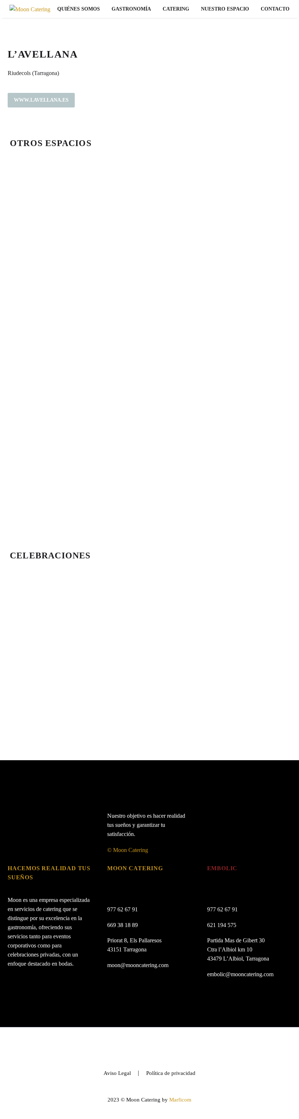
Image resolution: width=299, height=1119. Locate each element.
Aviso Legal (117, 1073)
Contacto (275, 9)
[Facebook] (140, 1047)
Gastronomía (131, 9)
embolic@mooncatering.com (240, 974)
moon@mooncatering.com (137, 965)
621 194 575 (221, 925)
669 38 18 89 (122, 925)
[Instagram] (159, 1047)
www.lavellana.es (41, 100)
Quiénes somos (78, 9)
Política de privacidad (170, 1073)
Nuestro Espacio (225, 9)
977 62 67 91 (122, 909)
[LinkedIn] (149, 1047)
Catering (176, 9)
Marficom (180, 1100)
